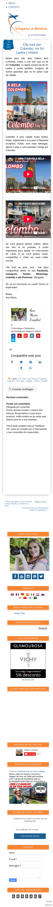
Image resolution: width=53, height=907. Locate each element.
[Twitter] (41, 576)
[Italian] (33, 595)
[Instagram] (28, 576)
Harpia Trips (19, 613)
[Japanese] (20, 598)
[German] (23, 595)
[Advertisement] (30, 718)
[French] (18, 595)
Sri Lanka (20, 381)
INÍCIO (11, 3)
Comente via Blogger (22, 389)
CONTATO (13, 7)
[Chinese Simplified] (25, 598)
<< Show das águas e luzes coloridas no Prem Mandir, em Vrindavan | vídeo (18, 504)
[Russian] (43, 595)
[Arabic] (35, 598)
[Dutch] (38, 595)
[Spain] (28, 595)
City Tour (22, 379)
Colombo (11, 381)
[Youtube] (21, 576)
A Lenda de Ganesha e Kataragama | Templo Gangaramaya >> (34, 509)
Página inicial (41, 502)
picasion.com (28, 679)
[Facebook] (15, 576)
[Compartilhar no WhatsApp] (30, 368)
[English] (13, 595)
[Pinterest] (34, 576)
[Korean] (30, 598)
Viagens (29, 381)
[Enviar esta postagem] (10, 349)
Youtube (44, 381)
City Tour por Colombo (37, 379)
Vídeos (37, 381)
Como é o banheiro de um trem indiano (27, 771)
